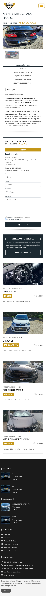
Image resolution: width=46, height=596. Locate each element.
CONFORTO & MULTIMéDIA (23, 72)
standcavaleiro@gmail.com (12, 572)
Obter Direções (10, 165)
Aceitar (6, 591)
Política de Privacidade (11, 544)
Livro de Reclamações (11, 551)
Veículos (13, 23)
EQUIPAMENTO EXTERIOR (23, 76)
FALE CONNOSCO (21, 253)
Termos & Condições (10, 547)
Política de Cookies (10, 541)
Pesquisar (7, 534)
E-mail (7, 181)
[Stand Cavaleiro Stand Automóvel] (9, 5)
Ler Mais (14, 480)
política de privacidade (22, 217)
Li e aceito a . (18, 217)
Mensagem (8, 196)
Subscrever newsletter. (14, 219)
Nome (7, 174)
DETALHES (23, 69)
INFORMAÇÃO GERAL (23, 65)
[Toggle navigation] (41, 5)
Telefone (8, 189)
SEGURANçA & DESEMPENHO (23, 83)
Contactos (7, 538)
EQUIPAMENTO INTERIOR (23, 79)
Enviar (25, 225)
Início (5, 23)
